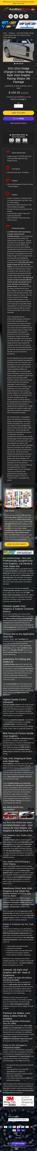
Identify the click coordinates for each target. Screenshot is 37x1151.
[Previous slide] (5, 49)
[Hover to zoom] (18, 50)
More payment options (18, 123)
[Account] (16, 16)
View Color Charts (16, 544)
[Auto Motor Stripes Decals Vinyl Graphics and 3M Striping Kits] (18, 10)
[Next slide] (32, 49)
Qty (18, 103)
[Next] (32, 809)
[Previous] (29, 809)
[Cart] (21, 16)
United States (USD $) (17, 1120)
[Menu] (10, 16)
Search (18, 1135)
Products (12, 33)
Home (5, 33)
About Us (18, 1137)
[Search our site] (26, 16)
